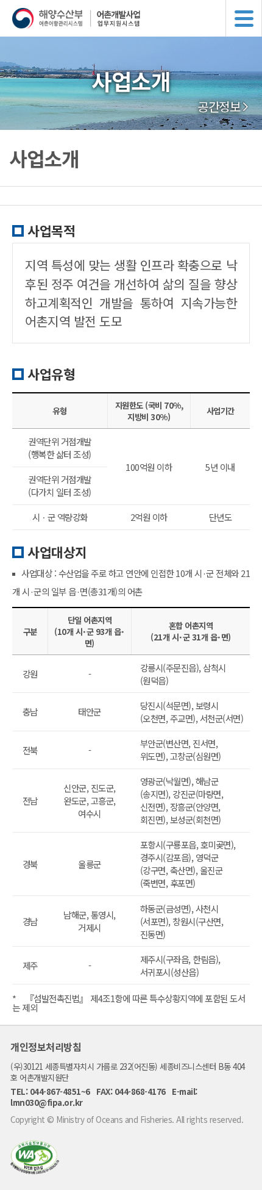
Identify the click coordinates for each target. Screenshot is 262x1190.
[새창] (34, 1170)
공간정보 (218, 107)
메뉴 (243, 18)
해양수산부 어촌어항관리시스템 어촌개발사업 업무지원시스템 (137, 18)
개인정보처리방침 (45, 1046)
